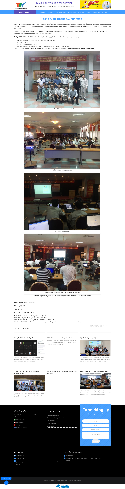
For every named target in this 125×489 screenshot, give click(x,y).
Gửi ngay (95, 441)
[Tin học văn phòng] (62, 486)
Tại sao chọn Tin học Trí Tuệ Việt (56, 418)
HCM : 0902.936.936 (68, 6)
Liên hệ (88, 12)
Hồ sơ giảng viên (51, 423)
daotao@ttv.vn (20, 422)
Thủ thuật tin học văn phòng (100, 12)
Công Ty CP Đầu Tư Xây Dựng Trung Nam (94, 371)
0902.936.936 (20, 419)
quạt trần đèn (50, 426)
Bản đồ (18, 464)
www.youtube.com (21, 425)
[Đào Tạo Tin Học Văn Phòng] (21, 5)
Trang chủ (42, 12)
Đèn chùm (19, 430)
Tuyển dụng (81, 12)
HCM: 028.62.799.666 (56, 6)
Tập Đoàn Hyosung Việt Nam (90, 338)
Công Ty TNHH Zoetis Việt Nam (24, 338)
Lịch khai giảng (72, 12)
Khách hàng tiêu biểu (60, 12)
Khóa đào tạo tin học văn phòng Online (60, 338)
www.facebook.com (21, 427)
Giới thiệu (50, 12)
